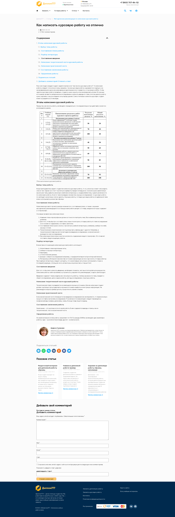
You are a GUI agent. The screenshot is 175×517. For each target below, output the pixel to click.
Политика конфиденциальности (94, 499)
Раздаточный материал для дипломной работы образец (47, 368)
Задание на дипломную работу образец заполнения (97, 368)
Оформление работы (49, 74)
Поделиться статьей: (46, 77)
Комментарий (41, 419)
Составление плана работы (52, 51)
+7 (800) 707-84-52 (129, 2)
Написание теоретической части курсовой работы (62, 62)
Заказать (45, 11)
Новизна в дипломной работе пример (71, 367)
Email (38, 450)
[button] (125, 10)
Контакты (86, 11)
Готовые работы (60, 11)
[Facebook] (136, 11)
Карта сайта (124, 488)
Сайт (38, 457)
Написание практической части (54, 66)
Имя (38, 443)
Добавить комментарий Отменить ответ (54, 81)
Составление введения (50, 58)
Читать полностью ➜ (45, 393)
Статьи (74, 11)
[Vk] (131, 11)
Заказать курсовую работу (92, 492)
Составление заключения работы (54, 70)
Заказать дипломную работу (93, 489)
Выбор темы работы (49, 47)
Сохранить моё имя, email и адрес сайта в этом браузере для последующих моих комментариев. (70, 464)
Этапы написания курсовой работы (52, 43)
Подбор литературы (49, 55)
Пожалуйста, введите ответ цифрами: (48, 468)
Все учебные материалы (129, 491)
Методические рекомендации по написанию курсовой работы (76, 19)
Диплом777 (40, 19)
